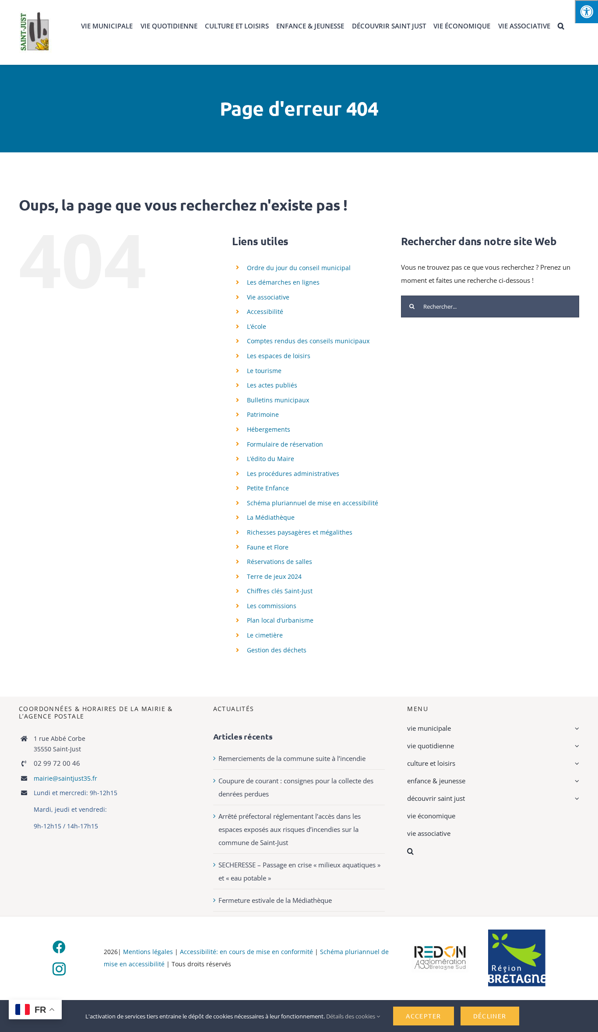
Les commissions (271, 606)
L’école (256, 326)
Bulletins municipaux (278, 400)
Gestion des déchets (276, 650)
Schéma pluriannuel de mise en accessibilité (312, 503)
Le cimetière (265, 635)
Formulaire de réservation (285, 444)
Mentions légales (148, 951)
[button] (561, 26)
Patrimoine (263, 414)
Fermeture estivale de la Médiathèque (275, 900)
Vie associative (268, 297)
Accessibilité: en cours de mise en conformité (247, 951)
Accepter (423, 1016)
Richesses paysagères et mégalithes (299, 532)
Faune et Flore (267, 547)
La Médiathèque (271, 517)
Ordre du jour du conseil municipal (299, 268)
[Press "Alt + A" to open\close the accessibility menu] (586, 11)
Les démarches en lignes (283, 282)
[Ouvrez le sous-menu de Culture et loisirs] (576, 763)
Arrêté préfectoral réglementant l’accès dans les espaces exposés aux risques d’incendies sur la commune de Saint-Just (289, 829)
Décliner (490, 1016)
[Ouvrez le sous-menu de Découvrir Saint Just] (576, 798)
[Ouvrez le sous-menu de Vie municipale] (576, 728)
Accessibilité (265, 311)
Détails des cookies (351, 1016)
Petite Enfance (268, 488)
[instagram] (59, 969)
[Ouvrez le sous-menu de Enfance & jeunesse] (576, 780)
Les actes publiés (272, 385)
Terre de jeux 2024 (274, 576)
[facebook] (59, 947)
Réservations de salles (279, 561)
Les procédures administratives (293, 473)
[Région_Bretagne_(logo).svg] (516, 932)
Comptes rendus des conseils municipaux (308, 341)
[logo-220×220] (35, 14)
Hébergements (268, 429)
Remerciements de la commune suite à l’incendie (292, 758)
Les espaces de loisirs (278, 356)
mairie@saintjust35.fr (65, 778)
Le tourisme (264, 370)
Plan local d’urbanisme (280, 620)
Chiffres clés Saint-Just (280, 591)
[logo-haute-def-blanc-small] (440, 946)
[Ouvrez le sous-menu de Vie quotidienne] (576, 745)
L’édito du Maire (270, 458)
